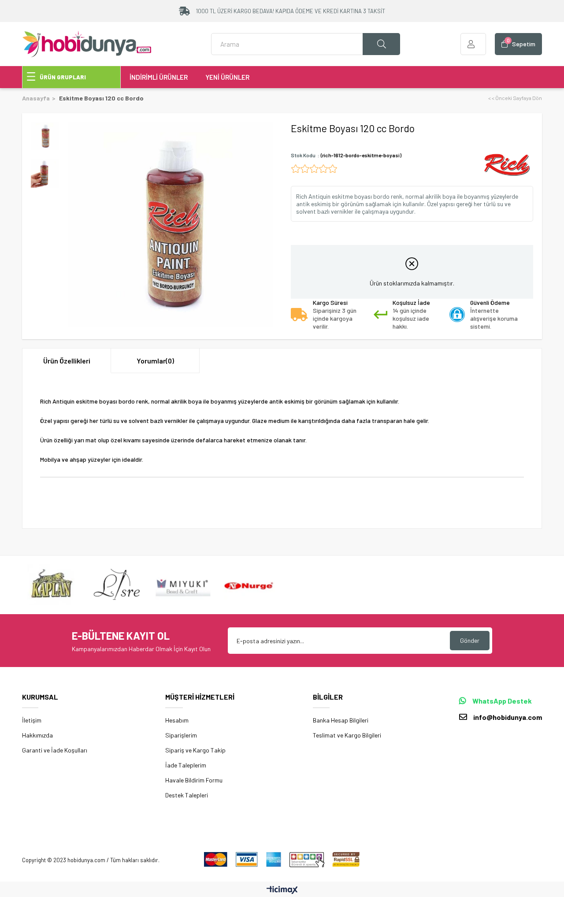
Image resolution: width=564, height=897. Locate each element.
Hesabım (177, 720)
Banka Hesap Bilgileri (340, 720)
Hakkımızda (37, 735)
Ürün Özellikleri (66, 360)
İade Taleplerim (185, 765)
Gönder (469, 640)
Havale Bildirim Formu (194, 780)
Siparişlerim (181, 735)
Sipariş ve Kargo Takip (195, 750)
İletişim (31, 720)
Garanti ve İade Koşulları (54, 750)
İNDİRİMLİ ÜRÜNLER (159, 77)
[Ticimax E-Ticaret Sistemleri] (282, 890)
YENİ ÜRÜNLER (227, 77)
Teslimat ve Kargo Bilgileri (347, 735)
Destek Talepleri (186, 795)
